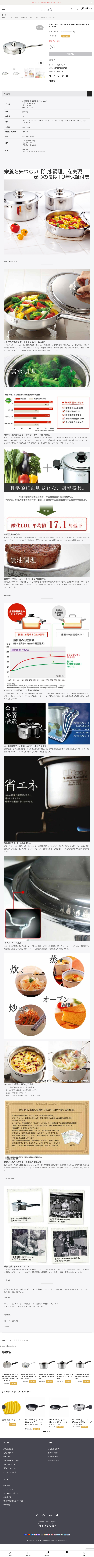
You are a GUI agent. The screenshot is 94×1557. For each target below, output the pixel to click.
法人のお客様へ (53, 1460)
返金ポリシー (8, 1497)
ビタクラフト (62, 65)
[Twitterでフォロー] (36, 1515)
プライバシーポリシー (11, 1493)
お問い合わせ (53, 1453)
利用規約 (6, 1505)
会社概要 (6, 1485)
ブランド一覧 (16, 1306)
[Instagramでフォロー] (43, 1515)
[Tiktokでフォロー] (57, 1515)
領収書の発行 (53, 1457)
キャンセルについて (10, 1464)
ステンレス (54, 1304)
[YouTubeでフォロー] (50, 1515)
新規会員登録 (8, 1449)
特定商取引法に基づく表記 (13, 1501)
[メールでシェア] (67, 76)
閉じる (2, 2)
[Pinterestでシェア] (63, 76)
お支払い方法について (11, 1460)
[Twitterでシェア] (58, 76)
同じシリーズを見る (11, 1321)
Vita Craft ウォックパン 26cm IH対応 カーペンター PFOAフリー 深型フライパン (35, 1423)
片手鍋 (42, 17)
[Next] (90, 1407)
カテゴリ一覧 (13, 17)
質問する (52, 81)
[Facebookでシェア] (54, 76)
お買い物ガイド (9, 1453)
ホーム (4, 15)
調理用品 (24, 17)
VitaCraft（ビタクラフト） (34, 1306)
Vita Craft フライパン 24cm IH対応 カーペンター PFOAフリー (58, 1422)
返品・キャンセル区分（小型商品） (34, 151)
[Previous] (4, 1407)
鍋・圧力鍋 (33, 17)
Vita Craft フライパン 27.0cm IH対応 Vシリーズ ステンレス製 (82, 1422)
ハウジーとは (8, 1489)
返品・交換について (10, 1468)
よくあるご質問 (53, 1449)
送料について (8, 1457)
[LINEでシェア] (50, 76)
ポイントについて (9, 1472)
